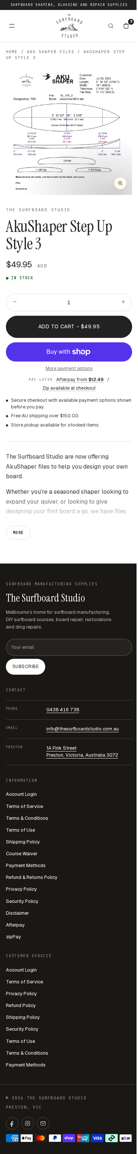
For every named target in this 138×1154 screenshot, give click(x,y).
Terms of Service (24, 806)
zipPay (13, 937)
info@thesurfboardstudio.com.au (82, 729)
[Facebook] (12, 1123)
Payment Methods (26, 865)
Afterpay (15, 925)
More (18, 532)
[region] (69, 131)
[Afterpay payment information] (111, 1138)
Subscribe (26, 667)
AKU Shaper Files (51, 51)
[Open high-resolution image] (120, 183)
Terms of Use (20, 830)
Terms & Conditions (27, 818)
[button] (69, 131)
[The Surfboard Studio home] (69, 26)
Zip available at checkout (69, 388)
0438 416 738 (62, 709)
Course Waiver (22, 853)
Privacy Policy (21, 889)
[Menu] (12, 26)
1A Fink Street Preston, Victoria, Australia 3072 (82, 751)
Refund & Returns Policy (31, 877)
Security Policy (22, 901)
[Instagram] (27, 1123)
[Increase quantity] (123, 302)
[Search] (111, 26)
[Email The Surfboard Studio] (43, 1123)
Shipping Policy (23, 842)
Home (12, 51)
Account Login (21, 794)
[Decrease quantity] (14, 302)
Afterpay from (79, 379)
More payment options (69, 368)
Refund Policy (21, 1005)
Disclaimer (17, 913)
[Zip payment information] (125, 1138)
